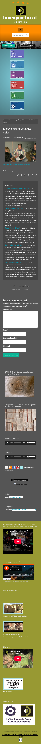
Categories (8, 509)
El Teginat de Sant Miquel (20, 289)
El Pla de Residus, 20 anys (21, 286)
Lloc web (6, 346)
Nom (5, 330)
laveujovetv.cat (20, 17)
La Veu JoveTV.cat (7, 581)
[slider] (32, 442)
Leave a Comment (31, 138)
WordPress (33, 731)
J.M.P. (22, 137)
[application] (20, 443)
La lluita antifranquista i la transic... (17, 189)
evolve (6, 731)
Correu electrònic (11, 338)
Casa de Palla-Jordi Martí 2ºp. (16, 262)
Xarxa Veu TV (8, 45)
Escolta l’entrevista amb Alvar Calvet (16, 164)
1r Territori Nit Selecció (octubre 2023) (22, 581)
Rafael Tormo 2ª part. (13, 228)
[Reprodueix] (7, 443)
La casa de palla (14, 120)
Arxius (7, 497)
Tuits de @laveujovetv (10, 590)
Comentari (7, 310)
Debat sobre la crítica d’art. (15, 208)
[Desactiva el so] (28, 443)
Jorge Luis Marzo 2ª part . (14, 245)
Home (5, 120)
